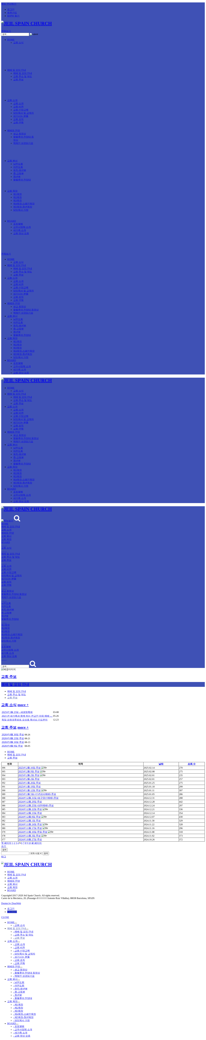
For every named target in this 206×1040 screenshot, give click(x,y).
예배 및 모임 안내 (16, 70)
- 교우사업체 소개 (22, 1029)
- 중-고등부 (19, 992)
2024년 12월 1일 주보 (29, 820)
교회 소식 (18, 42)
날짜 (161, 764)
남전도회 (18, 164)
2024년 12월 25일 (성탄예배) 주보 (36, 805)
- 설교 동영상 (20, 969)
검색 (4, 850)
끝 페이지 (36, 843)
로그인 (10, 9)
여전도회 (18, 167)
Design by (11, 903)
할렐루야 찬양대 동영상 (26, 309)
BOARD (11, 221)
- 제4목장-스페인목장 (24, 1014)
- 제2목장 (18, 1007)
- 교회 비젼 (19, 947)
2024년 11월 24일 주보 (30, 824)
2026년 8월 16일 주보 (13, 742)
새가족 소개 (19, 230)
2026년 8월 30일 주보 (13, 734)
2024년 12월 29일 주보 (30, 801)
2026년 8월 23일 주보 (13, 738)
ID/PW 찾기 (13, 16)
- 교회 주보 (19, 938)
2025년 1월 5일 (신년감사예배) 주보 (37, 794)
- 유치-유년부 (20, 988)
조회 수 (192, 764)
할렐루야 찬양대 (22, 179)
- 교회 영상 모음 (21, 1036)
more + (23, 705)
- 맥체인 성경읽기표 (24, 976)
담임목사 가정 (20, 210)
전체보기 (6, 31)
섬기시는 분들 (20, 116)
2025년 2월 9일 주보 (29, 771)
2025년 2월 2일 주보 (29, 775)
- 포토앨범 (18, 1026)
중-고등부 (18, 173)
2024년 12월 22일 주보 (30, 809)
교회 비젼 (18, 106)
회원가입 (12, 12)
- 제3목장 (18, 1011)
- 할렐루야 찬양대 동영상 (26, 973)
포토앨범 (18, 224)
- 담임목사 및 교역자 (24, 954)
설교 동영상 (19, 133)
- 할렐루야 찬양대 (22, 998)
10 (29, 843)
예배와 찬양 (13, 130)
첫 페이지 (6, 843)
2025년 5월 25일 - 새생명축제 (17, 712)
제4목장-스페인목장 (24, 203)
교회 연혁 (18, 122)
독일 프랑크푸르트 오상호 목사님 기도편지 (25, 719)
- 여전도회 (18, 985)
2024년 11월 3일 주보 (29, 835)
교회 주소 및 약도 (22, 76)
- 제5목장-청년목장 (23, 1017)
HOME (10, 39)
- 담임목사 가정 (21, 1020)
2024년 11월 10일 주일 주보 (32, 832)
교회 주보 (18, 79)
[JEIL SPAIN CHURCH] (26, 23)
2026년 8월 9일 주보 (12, 746)
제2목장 (17, 197)
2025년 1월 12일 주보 (29, 790)
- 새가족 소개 (20, 1032)
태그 (3, 856)
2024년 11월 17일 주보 (30, 828)
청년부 (17, 176)
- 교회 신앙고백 (21, 950)
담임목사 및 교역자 (23, 113)
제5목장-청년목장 (22, 207)
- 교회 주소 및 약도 (23, 934)
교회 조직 (18, 119)
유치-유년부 (19, 170)
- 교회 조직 (19, 960)
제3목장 (17, 200)
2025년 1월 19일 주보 (29, 786)
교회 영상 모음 (21, 233)
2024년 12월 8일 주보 (29, 816)
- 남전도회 (18, 982)
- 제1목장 (18, 1004)
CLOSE (5, 917)
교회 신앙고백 (20, 110)
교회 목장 (12, 191)
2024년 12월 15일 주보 (30, 813)
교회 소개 (12, 100)
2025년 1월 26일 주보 (29, 782)
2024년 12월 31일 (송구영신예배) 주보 (38, 798)
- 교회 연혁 (19, 963)
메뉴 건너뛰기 (8, 4)
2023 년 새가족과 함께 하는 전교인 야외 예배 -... (27, 716)
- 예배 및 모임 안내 (23, 931)
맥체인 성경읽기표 (23, 143)
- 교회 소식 (19, 925)
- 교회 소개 (19, 944)
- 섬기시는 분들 (21, 957)
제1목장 (17, 194)
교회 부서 (12, 160)
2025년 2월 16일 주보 (29, 767)
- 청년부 (17, 995)
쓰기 (3, 846)
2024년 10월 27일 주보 (30, 839)
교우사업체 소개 (22, 227)
